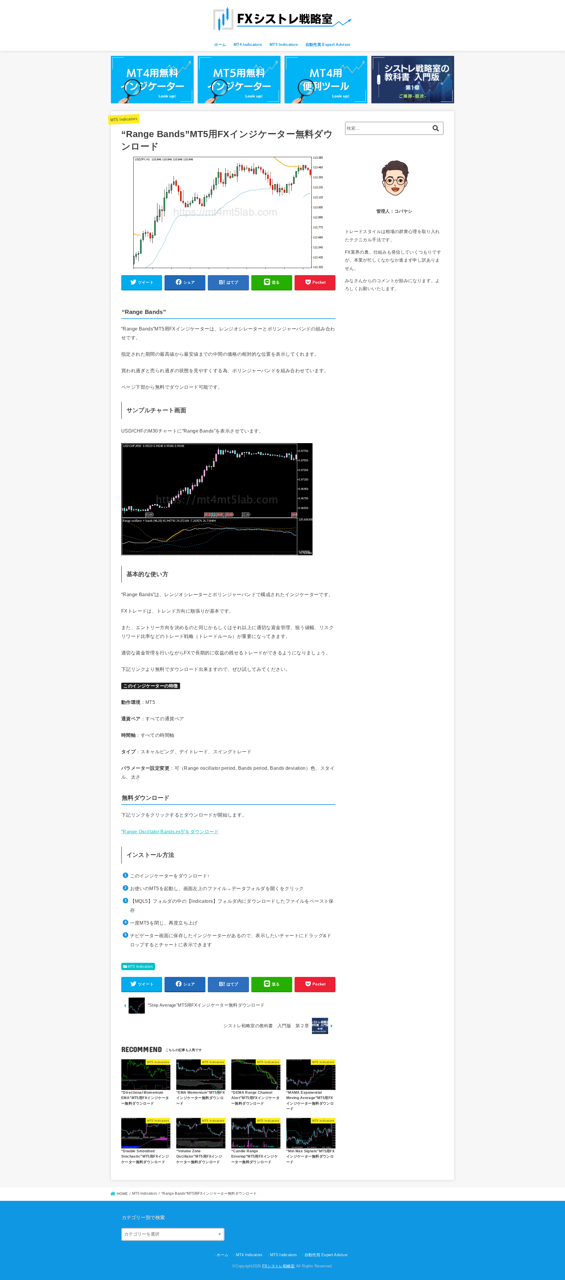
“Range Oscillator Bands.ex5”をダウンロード (170, 831)
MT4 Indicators (248, 44)
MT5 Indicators (284, 44)
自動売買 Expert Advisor (328, 44)
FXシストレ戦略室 (278, 1266)
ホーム (220, 44)
